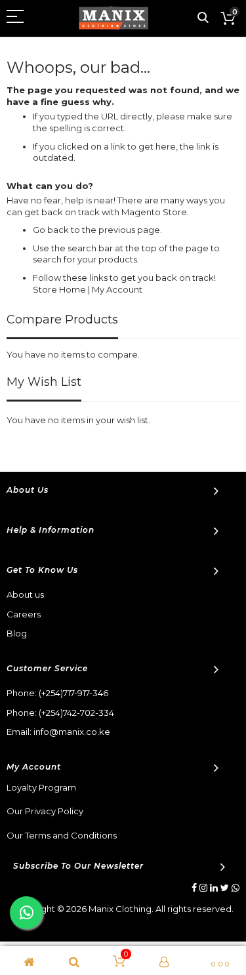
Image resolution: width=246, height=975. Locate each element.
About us (25, 594)
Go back (51, 229)
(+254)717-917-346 (73, 693)
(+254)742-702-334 (76, 712)
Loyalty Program (41, 787)
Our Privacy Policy (45, 811)
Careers (24, 614)
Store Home (59, 289)
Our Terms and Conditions (62, 835)
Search (203, 18)
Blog (17, 633)
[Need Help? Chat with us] (26, 912)
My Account (117, 289)
